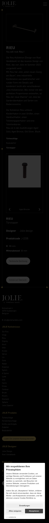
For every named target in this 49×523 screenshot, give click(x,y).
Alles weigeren (15, 511)
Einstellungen (24, 506)
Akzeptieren (34, 511)
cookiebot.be (12, 517)
